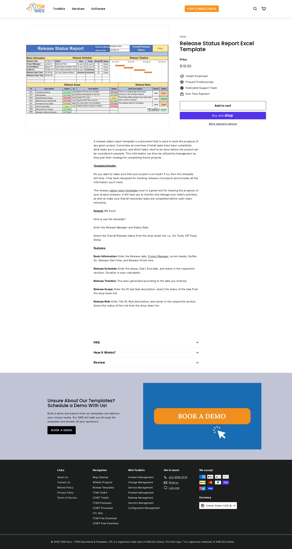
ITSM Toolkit (100, 492)
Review (99, 362)
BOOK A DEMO (61, 430)
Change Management (140, 482)
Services (78, 9)
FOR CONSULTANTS (201, 9)
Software (98, 9)
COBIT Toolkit (101, 497)
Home (183, 36)
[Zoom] (97, 79)
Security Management (141, 502)
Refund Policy (65, 487)
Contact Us (63, 482)
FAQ (97, 342)
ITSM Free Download (105, 518)
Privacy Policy (65, 492)
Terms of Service (67, 497)
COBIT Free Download (105, 523)
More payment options (223, 123)
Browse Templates (103, 487)
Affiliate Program (102, 482)
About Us (62, 477)
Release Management (140, 497)
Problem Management (141, 492)
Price (183, 59)
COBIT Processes (103, 507)
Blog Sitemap (100, 477)
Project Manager (158, 256)
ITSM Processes (102, 502)
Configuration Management (144, 507)
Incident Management (141, 477)
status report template (124, 190)
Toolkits (59, 9)
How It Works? (105, 352)
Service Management (140, 487)
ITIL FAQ (98, 513)
